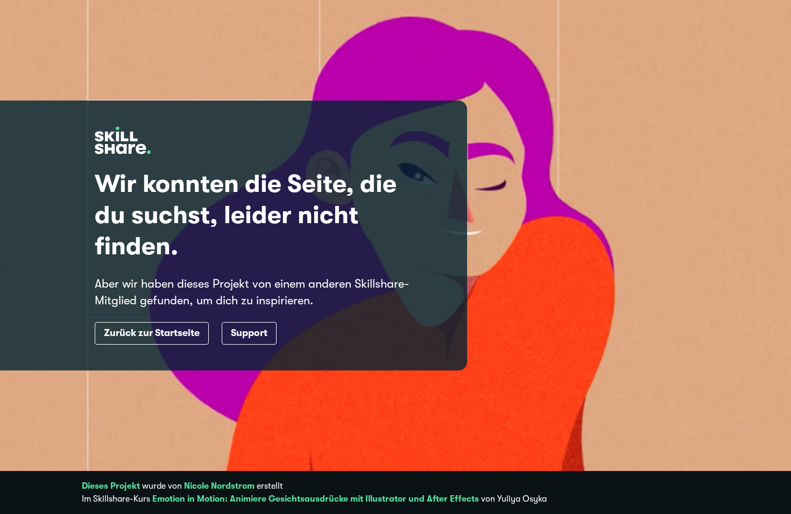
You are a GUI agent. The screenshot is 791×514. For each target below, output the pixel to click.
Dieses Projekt (111, 486)
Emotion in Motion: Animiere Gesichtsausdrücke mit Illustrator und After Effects (315, 499)
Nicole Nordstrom (219, 486)
